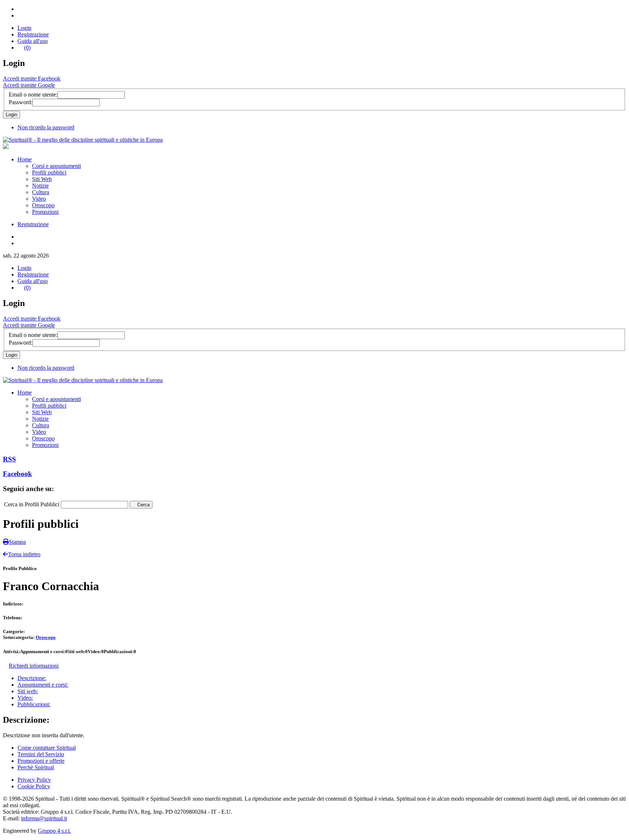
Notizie (40, 185)
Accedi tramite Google (29, 85)
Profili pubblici (49, 172)
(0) (27, 47)
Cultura (40, 192)
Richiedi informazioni (34, 666)
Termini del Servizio (40, 754)
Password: (20, 102)
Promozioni (45, 212)
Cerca (143, 504)
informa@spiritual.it (44, 818)
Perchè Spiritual (35, 767)
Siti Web (42, 179)
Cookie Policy (33, 786)
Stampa (17, 542)
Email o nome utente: (33, 94)
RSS (9, 459)
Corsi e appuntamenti (56, 166)
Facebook (17, 474)
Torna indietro (24, 554)
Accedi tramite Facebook (31, 78)
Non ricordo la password (45, 127)
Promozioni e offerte (40, 761)
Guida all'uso (32, 41)
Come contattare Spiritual (46, 748)
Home (24, 159)
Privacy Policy (34, 780)
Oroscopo (43, 205)
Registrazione (33, 34)
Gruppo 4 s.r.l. (54, 831)
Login (24, 28)
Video (39, 199)
